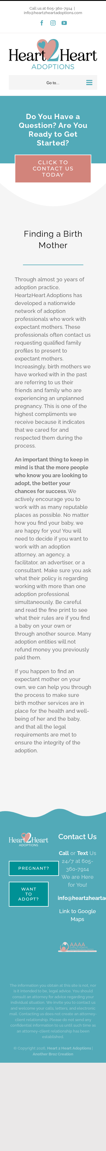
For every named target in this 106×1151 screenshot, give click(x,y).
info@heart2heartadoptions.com (53, 13)
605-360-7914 (59, 8)
